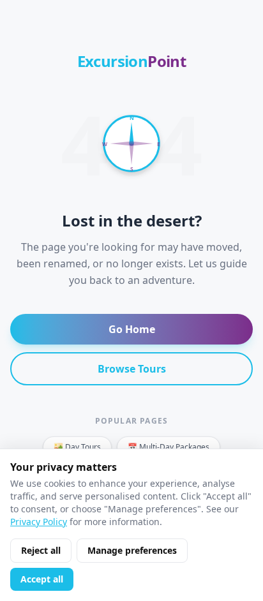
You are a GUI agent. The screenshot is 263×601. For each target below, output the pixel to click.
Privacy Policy (38, 522)
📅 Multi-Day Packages (168, 446)
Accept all (41, 579)
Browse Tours (132, 369)
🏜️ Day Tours (77, 446)
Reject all (41, 550)
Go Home (132, 329)
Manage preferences (132, 550)
